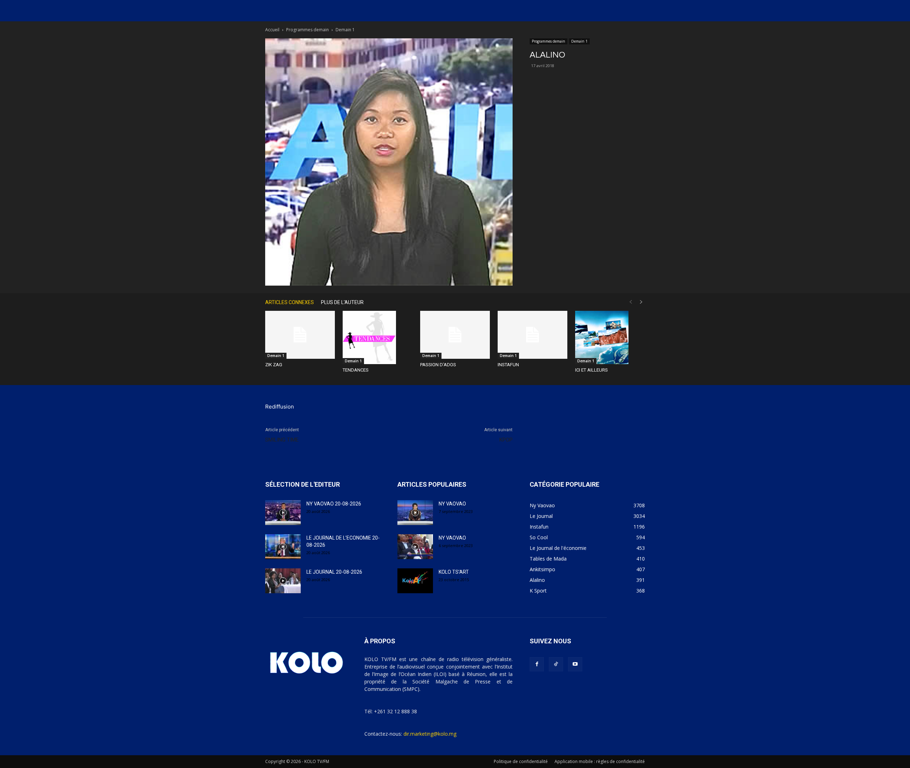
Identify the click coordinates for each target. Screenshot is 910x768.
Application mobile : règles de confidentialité (600, 761)
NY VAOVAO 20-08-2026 (333, 504)
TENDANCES (356, 370)
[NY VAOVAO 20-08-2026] (283, 512)
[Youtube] (575, 664)
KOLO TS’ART (454, 572)
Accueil (272, 30)
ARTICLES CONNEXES (289, 302)
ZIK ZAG (273, 364)
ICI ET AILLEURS (591, 370)
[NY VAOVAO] (415, 512)
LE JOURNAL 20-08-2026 (334, 572)
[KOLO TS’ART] (415, 580)
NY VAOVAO (452, 504)
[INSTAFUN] (532, 335)
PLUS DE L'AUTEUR (342, 302)
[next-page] (641, 302)
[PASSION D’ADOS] (455, 335)
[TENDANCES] (377, 337)
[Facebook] (537, 664)
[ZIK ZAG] (300, 335)
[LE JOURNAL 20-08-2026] (283, 580)
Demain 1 (579, 41)
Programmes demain (307, 30)
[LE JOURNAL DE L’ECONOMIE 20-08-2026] (283, 546)
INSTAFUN (508, 364)
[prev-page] (630, 302)
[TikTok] (556, 664)
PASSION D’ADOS (438, 364)
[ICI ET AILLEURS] (610, 337)
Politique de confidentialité (521, 761)
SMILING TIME (282, 440)
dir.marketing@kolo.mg (429, 733)
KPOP (506, 440)
